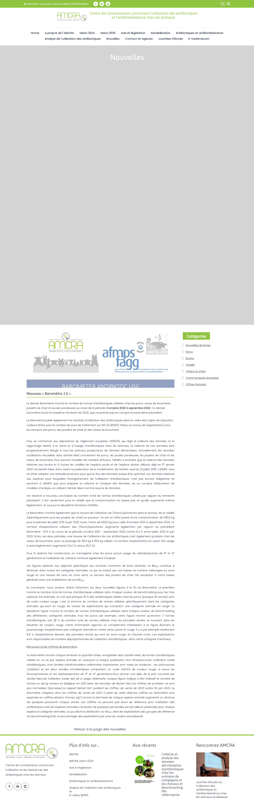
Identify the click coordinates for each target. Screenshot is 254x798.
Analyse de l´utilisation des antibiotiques (73, 39)
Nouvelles (113, 39)
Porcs (189, 352)
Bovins (190, 358)
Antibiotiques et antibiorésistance (199, 33)
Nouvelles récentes (198, 345)
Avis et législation (133, 33)
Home (35, 33)
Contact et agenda (139, 39)
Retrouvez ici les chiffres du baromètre (52, 647)
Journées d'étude (170, 39)
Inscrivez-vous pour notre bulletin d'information (57, 4)
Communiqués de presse (202, 378)
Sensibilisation (160, 33)
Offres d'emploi (196, 384)
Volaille (190, 365)
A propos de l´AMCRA (59, 33)
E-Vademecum (198, 39)
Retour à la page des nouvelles (100, 729)
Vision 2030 (107, 33)
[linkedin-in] (101, 3)
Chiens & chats (196, 371)
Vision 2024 (87, 33)
